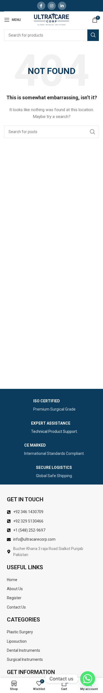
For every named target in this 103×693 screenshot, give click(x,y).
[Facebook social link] (41, 6)
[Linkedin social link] (62, 6)
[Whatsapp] (87, 678)
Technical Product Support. (54, 431)
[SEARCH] (93, 35)
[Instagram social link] (52, 6)
